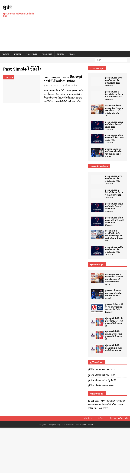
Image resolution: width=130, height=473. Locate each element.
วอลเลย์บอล (47, 54)
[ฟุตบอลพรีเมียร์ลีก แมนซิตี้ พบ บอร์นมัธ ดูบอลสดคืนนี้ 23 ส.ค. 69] (97, 335)
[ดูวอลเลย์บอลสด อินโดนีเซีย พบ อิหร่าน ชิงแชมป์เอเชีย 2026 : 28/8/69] (97, 95)
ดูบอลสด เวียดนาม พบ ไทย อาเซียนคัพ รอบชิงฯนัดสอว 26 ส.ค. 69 (113, 153)
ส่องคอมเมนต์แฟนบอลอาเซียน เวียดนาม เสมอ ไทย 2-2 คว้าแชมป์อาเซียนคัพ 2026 (114, 110)
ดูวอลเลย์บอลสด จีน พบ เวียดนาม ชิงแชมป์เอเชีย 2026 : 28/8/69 (113, 81)
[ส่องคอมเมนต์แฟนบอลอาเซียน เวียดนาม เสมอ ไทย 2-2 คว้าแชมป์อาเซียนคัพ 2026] (97, 109)
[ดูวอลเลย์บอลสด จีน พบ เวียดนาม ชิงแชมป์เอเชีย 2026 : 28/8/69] (97, 81)
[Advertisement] (87, 25)
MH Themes (88, 424)
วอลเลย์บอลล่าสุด (99, 166)
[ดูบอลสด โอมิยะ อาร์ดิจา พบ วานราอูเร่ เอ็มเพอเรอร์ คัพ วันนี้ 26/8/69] (97, 308)
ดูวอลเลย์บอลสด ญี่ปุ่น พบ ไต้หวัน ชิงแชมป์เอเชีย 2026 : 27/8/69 (114, 126)
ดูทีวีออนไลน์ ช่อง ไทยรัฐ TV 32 (102, 380)
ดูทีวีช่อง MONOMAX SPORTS (101, 369)
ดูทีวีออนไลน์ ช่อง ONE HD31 (101, 385)
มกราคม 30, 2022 (53, 85)
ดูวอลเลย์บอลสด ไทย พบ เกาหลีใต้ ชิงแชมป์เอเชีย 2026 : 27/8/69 (114, 139)
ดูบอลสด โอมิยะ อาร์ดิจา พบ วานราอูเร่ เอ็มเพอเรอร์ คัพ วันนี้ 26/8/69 (114, 308)
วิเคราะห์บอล (31, 54)
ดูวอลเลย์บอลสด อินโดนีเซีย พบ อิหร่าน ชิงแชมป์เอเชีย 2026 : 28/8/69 (114, 95)
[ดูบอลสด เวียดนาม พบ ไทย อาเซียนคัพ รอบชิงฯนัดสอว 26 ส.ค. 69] (97, 152)
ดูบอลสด (17, 54)
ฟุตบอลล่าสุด (96, 264)
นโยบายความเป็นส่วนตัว (118, 418)
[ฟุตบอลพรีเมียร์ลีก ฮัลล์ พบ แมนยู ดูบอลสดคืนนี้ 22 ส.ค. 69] (97, 349)
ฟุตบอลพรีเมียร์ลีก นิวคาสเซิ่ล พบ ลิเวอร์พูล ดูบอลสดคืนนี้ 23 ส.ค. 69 (114, 322)
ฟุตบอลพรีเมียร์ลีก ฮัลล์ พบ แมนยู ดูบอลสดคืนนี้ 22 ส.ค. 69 (113, 347)
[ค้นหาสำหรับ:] (111, 59)
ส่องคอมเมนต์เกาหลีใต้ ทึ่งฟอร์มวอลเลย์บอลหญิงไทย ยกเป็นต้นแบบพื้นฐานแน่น (114, 235)
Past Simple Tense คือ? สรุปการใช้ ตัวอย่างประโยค (63, 79)
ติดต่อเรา (101, 418)
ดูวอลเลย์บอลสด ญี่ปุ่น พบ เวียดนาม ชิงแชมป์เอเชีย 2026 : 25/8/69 (114, 251)
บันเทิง (72, 54)
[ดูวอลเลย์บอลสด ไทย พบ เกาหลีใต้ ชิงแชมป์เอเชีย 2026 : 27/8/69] (97, 138)
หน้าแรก (5, 54)
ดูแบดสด (61, 54)
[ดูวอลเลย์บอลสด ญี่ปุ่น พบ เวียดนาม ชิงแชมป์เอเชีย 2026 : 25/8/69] (97, 250)
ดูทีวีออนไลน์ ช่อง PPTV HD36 (101, 374)
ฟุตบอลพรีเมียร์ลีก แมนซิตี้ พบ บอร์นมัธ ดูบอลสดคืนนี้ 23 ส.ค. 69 (114, 335)
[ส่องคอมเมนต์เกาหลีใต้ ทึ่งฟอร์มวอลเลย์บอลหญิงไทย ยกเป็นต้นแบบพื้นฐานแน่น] (97, 234)
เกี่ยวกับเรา (88, 418)
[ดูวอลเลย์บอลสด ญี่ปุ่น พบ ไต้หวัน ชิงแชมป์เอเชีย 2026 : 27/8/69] (97, 125)
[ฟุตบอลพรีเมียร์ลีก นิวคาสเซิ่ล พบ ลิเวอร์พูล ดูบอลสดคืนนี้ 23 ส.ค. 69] (97, 322)
